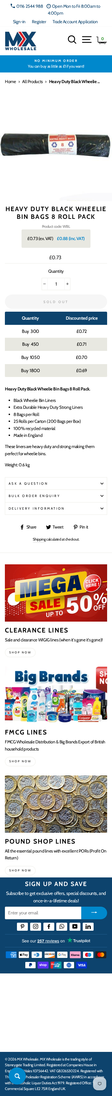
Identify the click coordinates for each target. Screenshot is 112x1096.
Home (10, 81)
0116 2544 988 (29, 6)
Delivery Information (37, 508)
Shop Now (20, 870)
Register (39, 21)
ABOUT (12, 1024)
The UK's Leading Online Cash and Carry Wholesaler (49, 985)
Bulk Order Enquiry (34, 496)
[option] (56, 64)
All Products (32, 81)
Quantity (56, 271)
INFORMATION (21, 1006)
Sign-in (19, 21)
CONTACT (15, 1041)
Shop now (20, 652)
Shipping (39, 539)
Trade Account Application (75, 21)
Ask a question (28, 484)
